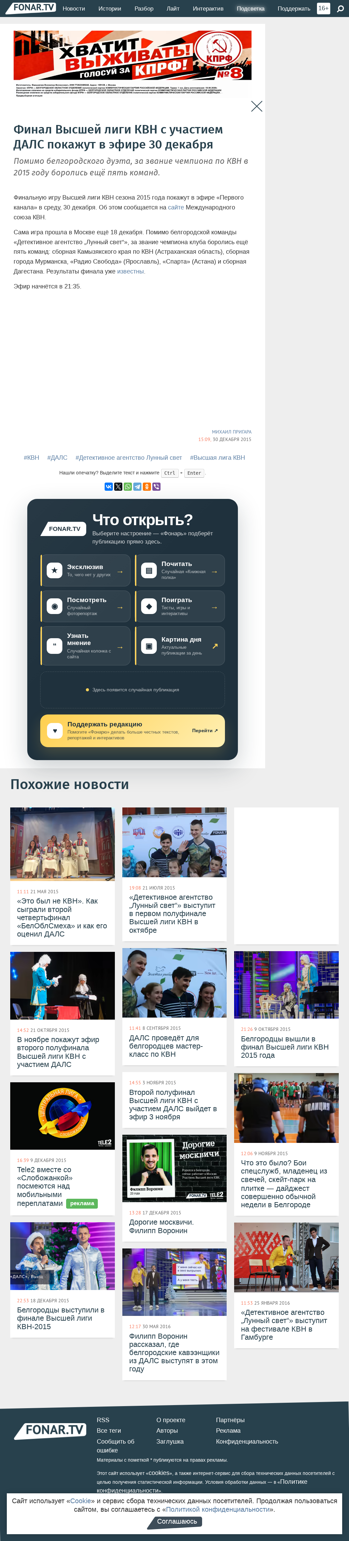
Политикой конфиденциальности (218, 1509)
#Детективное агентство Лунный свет (129, 458)
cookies (159, 1473)
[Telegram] (137, 487)
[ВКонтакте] (109, 487)
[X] (118, 487)
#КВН (31, 458)
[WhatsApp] (128, 487)
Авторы (167, 1431)
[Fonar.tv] (30, 8)
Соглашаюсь (177, 1521)
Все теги (109, 1431)
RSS (103, 1420)
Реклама (228, 1431)
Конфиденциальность (247, 1441)
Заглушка (170, 1441)
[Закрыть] (256, 106)
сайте (176, 207)
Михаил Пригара (232, 432)
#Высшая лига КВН (217, 458)
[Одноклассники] (147, 487)
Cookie (80, 1500)
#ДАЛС (57, 458)
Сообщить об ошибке (115, 1445)
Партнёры (230, 1420)
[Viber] (156, 487)
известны (130, 271)
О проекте (170, 1420)
